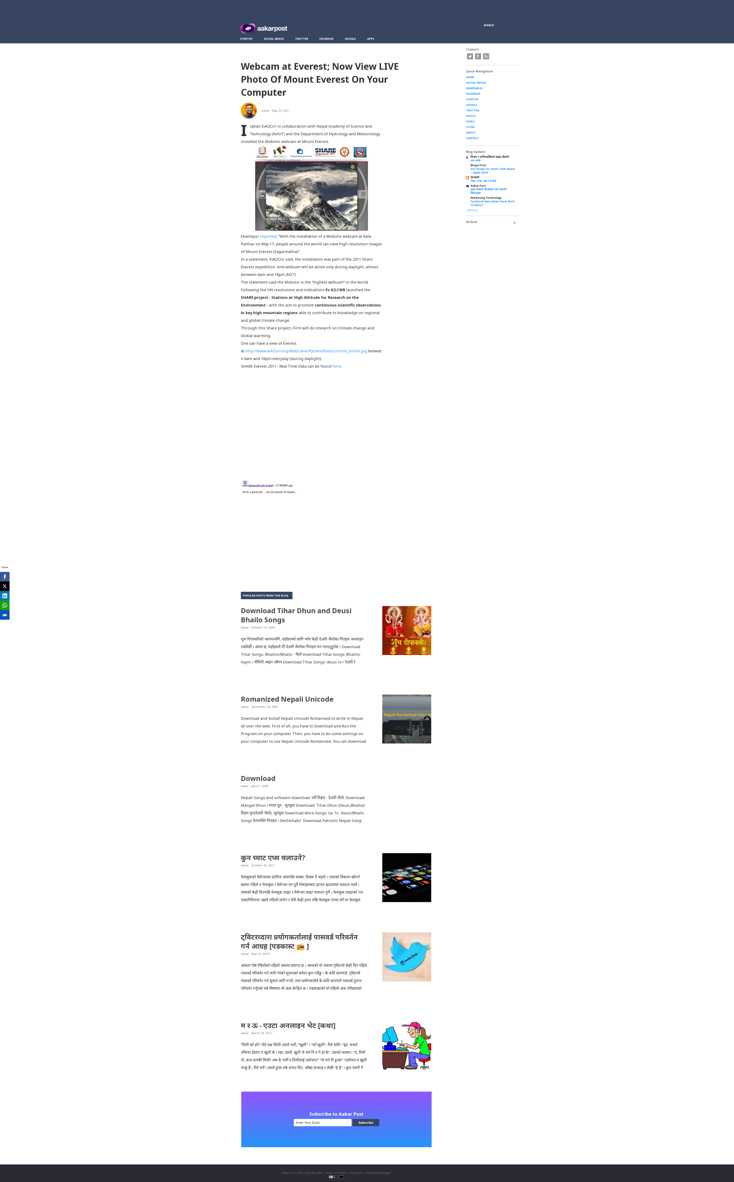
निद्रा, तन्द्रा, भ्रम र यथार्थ (483, 181)
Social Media (274, 39)
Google (350, 39)
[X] (5, 586)
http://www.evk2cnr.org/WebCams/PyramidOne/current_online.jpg (306, 350)
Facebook (326, 39)
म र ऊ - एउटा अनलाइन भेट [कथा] (288, 1025)
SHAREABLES (474, 88)
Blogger (386, 1173)
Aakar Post (478, 185)
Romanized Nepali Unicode (287, 699)
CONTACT (472, 138)
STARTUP (472, 99)
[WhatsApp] (5, 605)
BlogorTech (478, 165)
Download (258, 778)
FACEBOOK (473, 94)
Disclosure (356, 1173)
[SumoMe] (5, 615)
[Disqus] (311, 428)
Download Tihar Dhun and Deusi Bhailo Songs (296, 615)
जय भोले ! (476, 160)
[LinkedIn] (5, 596)
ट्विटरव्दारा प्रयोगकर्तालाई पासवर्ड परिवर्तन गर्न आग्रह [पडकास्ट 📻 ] (299, 941)
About (330, 1173)
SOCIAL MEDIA (476, 82)
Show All (472, 210)
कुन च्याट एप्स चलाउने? (273, 857)
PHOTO (471, 116)
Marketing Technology (486, 197)
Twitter (301, 39)
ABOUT (471, 132)
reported (268, 236)
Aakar (319, 1173)
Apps (370, 39)
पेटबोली (475, 177)
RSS (486, 56)
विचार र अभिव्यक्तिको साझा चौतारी (490, 157)
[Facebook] (5, 576)
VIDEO (470, 121)
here (337, 366)
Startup (246, 39)
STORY (470, 127)
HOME (470, 77)
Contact (342, 1173)
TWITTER (472, 110)
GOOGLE (471, 105)
